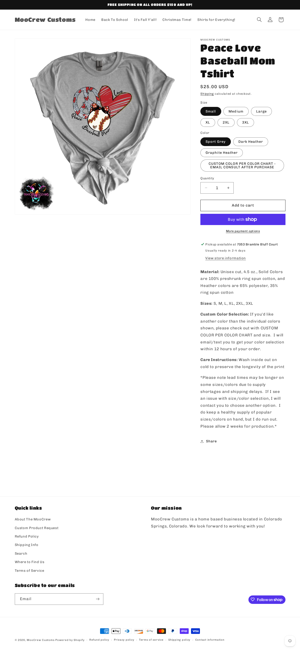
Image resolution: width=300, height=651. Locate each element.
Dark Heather (250, 141)
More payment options (243, 231)
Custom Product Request (37, 528)
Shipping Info (26, 545)
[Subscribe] (97, 599)
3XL (245, 122)
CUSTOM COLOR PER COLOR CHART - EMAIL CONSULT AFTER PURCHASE (242, 165)
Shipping (207, 93)
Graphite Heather (222, 153)
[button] (259, 19)
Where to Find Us (30, 562)
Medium (236, 111)
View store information (225, 258)
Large (261, 111)
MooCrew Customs (40, 640)
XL (208, 122)
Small (211, 111)
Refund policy (99, 640)
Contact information (210, 640)
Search (21, 553)
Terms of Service (29, 570)
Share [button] (211, 441)
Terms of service (151, 640)
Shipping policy (179, 640)
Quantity (207, 178)
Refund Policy (27, 536)
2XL (226, 122)
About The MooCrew (33, 519)
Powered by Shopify (69, 640)
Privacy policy (124, 640)
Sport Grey (216, 141)
